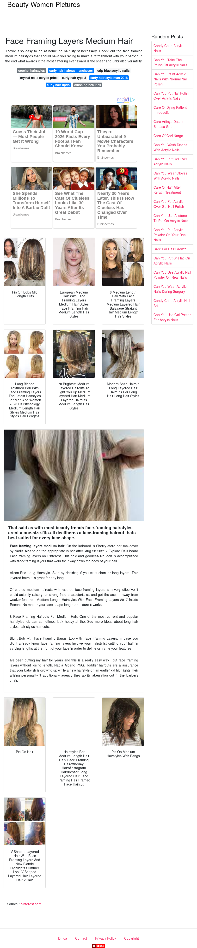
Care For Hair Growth (170, 248)
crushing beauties (87, 85)
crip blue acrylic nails (113, 70)
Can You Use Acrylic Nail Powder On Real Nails (172, 275)
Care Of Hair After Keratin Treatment (167, 190)
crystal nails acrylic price (38, 77)
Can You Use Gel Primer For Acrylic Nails (172, 317)
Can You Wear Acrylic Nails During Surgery (170, 289)
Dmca (62, 938)
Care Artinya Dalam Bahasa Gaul (168, 124)
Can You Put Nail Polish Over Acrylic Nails (171, 96)
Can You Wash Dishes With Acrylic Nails (170, 147)
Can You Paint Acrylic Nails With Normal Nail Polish (170, 79)
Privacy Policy (105, 938)
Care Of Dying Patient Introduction (170, 110)
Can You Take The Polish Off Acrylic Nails (170, 62)
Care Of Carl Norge (168, 135)
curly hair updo (58, 85)
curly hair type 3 (74, 77)
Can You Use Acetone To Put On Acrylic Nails (171, 218)
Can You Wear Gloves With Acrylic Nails (170, 175)
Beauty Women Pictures (43, 4)
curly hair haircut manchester (71, 70)
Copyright (131, 938)
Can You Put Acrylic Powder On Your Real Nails (170, 234)
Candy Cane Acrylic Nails (168, 48)
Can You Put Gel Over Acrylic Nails (170, 161)
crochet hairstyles (31, 70)
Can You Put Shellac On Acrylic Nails (172, 260)
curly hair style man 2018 (109, 77)
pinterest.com (31, 903)
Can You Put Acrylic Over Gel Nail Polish (169, 204)
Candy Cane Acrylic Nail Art (172, 303)
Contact (81, 938)
